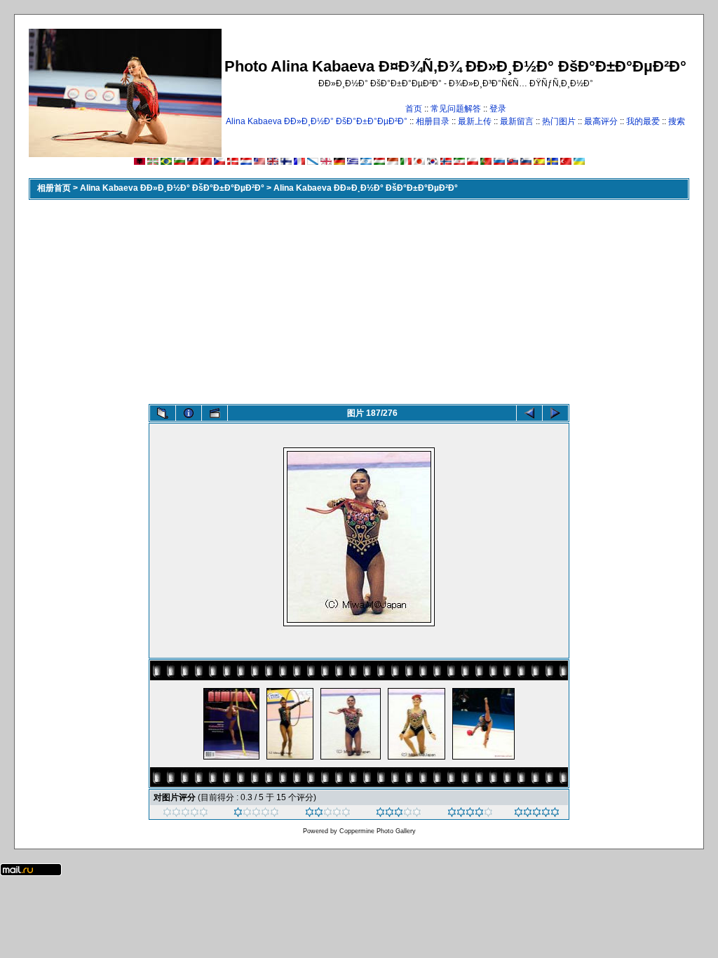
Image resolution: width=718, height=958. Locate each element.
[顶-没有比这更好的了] (537, 814)
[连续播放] (214, 413)
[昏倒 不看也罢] (185, 814)
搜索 (676, 121)
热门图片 (559, 121)
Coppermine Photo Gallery (377, 831)
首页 (413, 109)
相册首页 (54, 188)
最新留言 (517, 121)
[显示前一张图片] (529, 413)
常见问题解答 (456, 109)
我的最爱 (643, 121)
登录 (497, 109)
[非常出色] (470, 814)
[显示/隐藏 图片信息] (188, 413)
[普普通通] (328, 814)
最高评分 (601, 121)
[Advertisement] (359, 299)
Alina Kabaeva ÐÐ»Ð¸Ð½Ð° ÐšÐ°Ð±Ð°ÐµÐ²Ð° (316, 121)
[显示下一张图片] (555, 413)
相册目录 (432, 121)
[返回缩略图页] (162, 413)
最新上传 (475, 121)
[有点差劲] (256, 814)
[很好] (398, 814)
